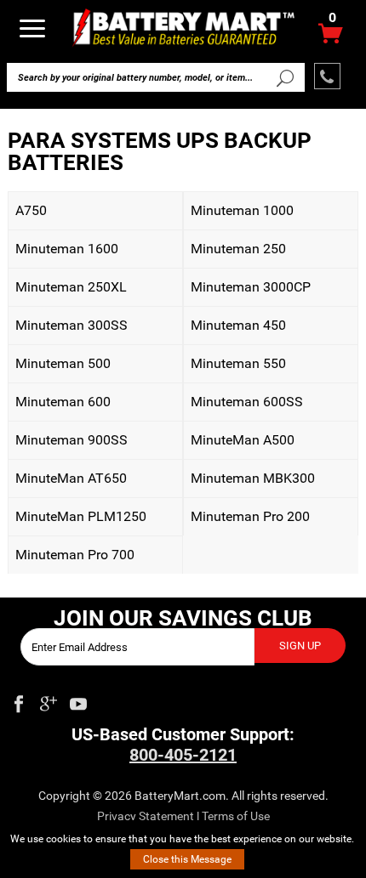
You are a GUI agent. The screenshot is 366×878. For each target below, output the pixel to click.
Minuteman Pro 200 (246, 516)
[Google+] (48, 700)
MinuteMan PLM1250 (77, 516)
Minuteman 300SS (68, 325)
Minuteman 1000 (238, 210)
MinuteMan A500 (239, 440)
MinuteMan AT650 (67, 478)
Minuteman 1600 (63, 249)
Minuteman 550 (234, 363)
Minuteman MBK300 (249, 478)
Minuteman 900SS (68, 440)
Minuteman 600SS (243, 402)
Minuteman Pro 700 (71, 555)
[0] (330, 38)
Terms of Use (236, 816)
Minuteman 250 (234, 249)
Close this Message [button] (187, 859)
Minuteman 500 (59, 363)
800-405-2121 (183, 755)
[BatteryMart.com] (183, 27)
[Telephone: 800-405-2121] (327, 76)
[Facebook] (18, 700)
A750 (27, 210)
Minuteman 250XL (67, 287)
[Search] (284, 77)
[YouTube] (78, 700)
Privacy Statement (145, 816)
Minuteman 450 (234, 325)
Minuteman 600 (59, 402)
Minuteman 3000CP (247, 287)
